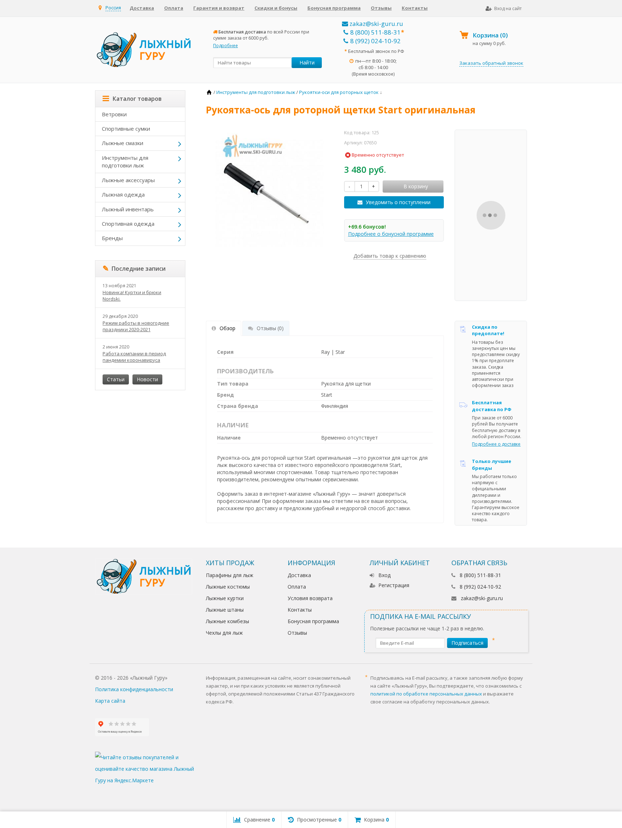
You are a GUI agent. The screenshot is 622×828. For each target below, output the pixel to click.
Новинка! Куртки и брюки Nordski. (132, 295)
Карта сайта (110, 700)
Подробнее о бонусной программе (391, 233)
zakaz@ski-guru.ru (375, 23)
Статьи (116, 379)
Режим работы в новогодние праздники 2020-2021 (136, 326)
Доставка (142, 8)
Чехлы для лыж (224, 632)
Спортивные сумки (126, 128)
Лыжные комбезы (227, 621)
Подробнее (225, 45)
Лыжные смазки (122, 143)
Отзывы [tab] (270, 328)
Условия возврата (310, 598)
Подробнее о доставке (496, 444)
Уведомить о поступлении (398, 202)
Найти (307, 62)
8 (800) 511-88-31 (375, 32)
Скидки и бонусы (275, 8)
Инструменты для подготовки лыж (125, 161)
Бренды (112, 238)
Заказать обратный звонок (491, 63)
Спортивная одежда (128, 223)
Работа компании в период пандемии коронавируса (134, 356)
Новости (147, 379)
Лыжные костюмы (228, 586)
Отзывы (381, 8)
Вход (384, 575)
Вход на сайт (508, 8)
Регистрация (393, 585)
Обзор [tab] (227, 328)
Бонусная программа (334, 8)
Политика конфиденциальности (134, 689)
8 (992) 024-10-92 (375, 41)
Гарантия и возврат (218, 8)
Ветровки (114, 114)
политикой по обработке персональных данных (426, 693)
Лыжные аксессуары (128, 180)
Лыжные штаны (225, 609)
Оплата (173, 8)
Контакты (415, 8)
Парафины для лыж (229, 575)
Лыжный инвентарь (128, 209)
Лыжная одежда (123, 194)
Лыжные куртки (225, 598)
